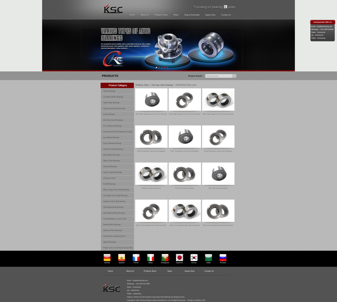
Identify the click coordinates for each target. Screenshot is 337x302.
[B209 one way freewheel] (151, 184)
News (176, 15)
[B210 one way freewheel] (184, 184)
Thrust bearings (109, 91)
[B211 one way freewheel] (218, 184)
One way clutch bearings (113, 120)
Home (132, 15)
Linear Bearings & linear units (115, 219)
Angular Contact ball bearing (114, 201)
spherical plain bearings (112, 230)
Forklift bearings (109, 184)
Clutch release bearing (112, 143)
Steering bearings (110, 167)
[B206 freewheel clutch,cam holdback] (151, 147)
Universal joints (109, 178)
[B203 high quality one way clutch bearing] (151, 110)
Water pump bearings (111, 161)
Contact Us (226, 15)
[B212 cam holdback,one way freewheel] (151, 221)
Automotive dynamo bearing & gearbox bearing (118, 132)
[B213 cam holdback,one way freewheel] (184, 221)
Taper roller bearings (111, 103)
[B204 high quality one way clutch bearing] (184, 110)
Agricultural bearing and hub (114, 109)
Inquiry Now (210, 15)
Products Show (161, 15)
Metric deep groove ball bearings (116, 190)
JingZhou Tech (200, 300)
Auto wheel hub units (111, 155)
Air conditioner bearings (112, 126)
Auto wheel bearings (111, 138)
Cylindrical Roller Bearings (113, 97)
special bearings (109, 242)
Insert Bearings (109, 114)
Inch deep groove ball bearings (115, 196)
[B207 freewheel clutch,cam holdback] (184, 147)
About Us (145, 15)
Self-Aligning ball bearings (113, 207)
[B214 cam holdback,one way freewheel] (218, 221)
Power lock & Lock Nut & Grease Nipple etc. (118, 248)
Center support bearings (112, 172)
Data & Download (191, 15)
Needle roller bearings (112, 225)
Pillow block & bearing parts (114, 236)
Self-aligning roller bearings (114, 213)
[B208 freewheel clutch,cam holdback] (218, 147)
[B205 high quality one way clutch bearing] (218, 110)
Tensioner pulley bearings (113, 149)
